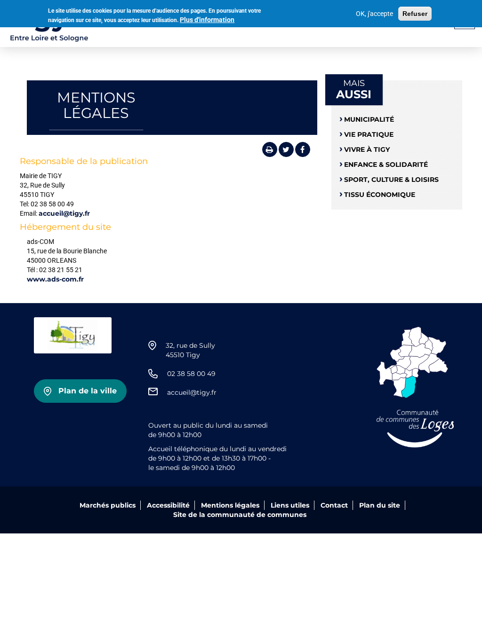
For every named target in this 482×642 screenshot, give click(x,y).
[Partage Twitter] (286, 149)
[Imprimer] (269, 149)
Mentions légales (230, 505)
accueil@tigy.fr (64, 213)
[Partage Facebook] (302, 149)
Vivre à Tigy (367, 149)
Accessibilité (168, 505)
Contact (334, 505)
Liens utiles (290, 505)
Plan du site (379, 505)
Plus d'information (207, 19)
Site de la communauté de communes (239, 514)
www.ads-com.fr (55, 279)
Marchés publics (108, 505)
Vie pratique (369, 134)
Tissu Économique (379, 194)
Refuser (414, 13)
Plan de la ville (87, 390)
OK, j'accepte (374, 13)
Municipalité (369, 119)
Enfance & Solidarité (386, 164)
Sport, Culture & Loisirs (391, 179)
